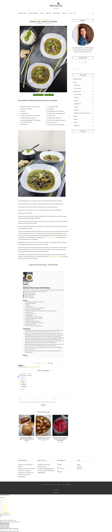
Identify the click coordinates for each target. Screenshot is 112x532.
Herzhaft (84, 107)
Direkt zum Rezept (39, 94)
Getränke (84, 100)
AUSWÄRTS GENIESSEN (33, 13)
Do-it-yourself (84, 88)
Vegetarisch (84, 125)
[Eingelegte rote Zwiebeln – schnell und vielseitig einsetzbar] (60, 425)
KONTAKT (64, 13)
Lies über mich (21, 476)
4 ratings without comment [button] (32, 366)
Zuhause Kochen (38, 19)
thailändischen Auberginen (54, 256)
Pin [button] (29, 283)
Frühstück (84, 97)
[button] (23, 284)
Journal (83, 82)
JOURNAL (42, 13)
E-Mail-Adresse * (4, 522)
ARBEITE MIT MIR (56, 13)
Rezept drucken (49, 94)
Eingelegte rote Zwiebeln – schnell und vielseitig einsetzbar (60, 439)
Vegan (51, 19)
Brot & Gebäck (84, 94)
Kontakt (78, 464)
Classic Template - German (25, 373)
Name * (2, 520)
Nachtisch (84, 110)
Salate (84, 116)
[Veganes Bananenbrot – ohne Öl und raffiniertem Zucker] (26, 425)
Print (25, 283)
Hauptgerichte (45, 19)
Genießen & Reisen (83, 79)
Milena (40, 23)
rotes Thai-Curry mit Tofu (50, 237)
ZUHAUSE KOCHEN (22, 13)
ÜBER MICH (48, 13)
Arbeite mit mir (41, 472)
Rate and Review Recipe (4, 523)
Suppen (84, 119)
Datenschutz (80, 468)
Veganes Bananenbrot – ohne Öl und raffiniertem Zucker (26, 439)
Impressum (79, 466)
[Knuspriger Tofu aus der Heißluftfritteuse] (43, 425)
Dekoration (84, 85)
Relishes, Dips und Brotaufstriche (84, 113)
